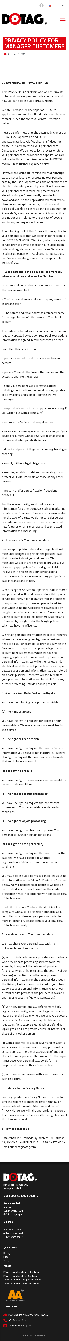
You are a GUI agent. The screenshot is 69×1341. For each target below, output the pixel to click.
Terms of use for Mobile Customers (21, 1283)
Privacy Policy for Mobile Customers (21, 1276)
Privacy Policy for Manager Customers (22, 1272)
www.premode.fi (12, 1188)
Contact (7, 1261)
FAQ (5, 1257)
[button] (62, 20)
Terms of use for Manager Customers (22, 1279)
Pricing (6, 1253)
